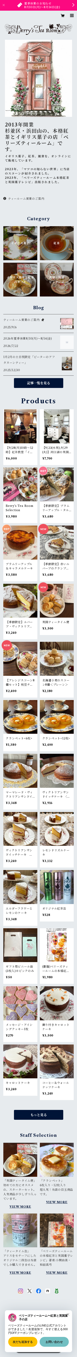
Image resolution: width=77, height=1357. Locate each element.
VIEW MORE (20, 1207)
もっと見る (38, 1115)
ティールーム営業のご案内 (26, 199)
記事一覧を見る (38, 383)
